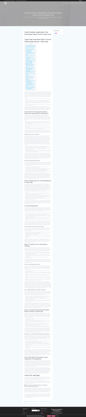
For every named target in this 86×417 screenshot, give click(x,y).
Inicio (23, 410)
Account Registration (28, 51)
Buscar (38, 410)
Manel (26, 36)
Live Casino (27, 75)
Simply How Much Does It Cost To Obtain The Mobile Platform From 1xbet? (30, 72)
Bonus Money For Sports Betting (30, 48)
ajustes (43, 416)
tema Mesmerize (60, 413)
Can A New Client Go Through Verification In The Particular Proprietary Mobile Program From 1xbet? (30, 65)
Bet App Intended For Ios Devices (30, 89)
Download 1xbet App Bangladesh (30, 86)
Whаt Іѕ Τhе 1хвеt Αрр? (29, 63)
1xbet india (29, 36)
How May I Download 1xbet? (29, 76)
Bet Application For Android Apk (30, 67)
